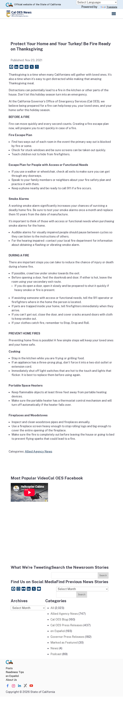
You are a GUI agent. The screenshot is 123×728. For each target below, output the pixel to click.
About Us (11, 679)
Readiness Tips (15, 672)
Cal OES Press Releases (66, 625)
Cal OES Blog (59, 619)
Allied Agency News (38, 451)
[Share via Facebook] (7, 686)
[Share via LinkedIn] (19, 686)
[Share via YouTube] (31, 686)
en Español (57, 631)
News (54, 648)
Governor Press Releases (67, 636)
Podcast (56, 654)
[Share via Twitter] (25, 686)
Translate (112, 7)
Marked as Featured (64, 642)
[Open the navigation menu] (113, 14)
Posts (9, 668)
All (52, 608)
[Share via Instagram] (13, 686)
